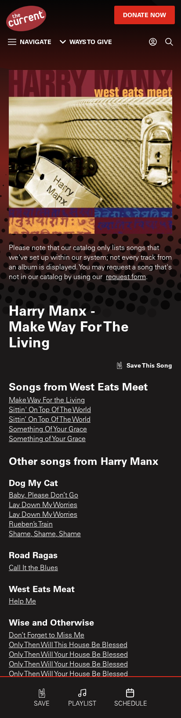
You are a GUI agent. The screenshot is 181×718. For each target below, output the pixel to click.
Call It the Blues (33, 568)
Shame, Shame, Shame (45, 534)
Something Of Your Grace (48, 429)
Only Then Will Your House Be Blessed (68, 655)
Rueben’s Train (31, 524)
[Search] (169, 42)
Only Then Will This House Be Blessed (68, 645)
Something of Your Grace (47, 439)
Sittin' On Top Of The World (50, 410)
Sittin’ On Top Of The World (49, 419)
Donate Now (144, 15)
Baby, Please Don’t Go (43, 495)
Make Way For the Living (47, 400)
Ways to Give (90, 41)
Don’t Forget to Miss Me (46, 635)
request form (126, 277)
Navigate (35, 41)
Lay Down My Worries (43, 505)
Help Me (22, 601)
